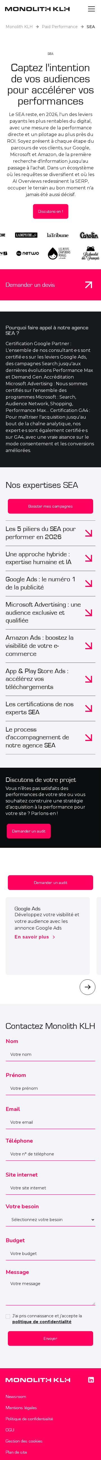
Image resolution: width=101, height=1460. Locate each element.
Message (17, 1272)
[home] (37, 8)
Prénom (16, 1075)
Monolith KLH (19, 26)
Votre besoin (22, 1206)
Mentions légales (21, 1407)
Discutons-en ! (50, 211)
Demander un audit (28, 831)
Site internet (22, 1175)
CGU (10, 1430)
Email (13, 1109)
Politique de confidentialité (29, 1419)
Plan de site (16, 1452)
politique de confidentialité (42, 1321)
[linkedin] (90, 1379)
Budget (15, 1240)
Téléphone (19, 1141)
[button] (90, 9)
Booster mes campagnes (50, 506)
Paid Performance (60, 26)
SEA (91, 26)
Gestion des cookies (24, 1441)
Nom (12, 1041)
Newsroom (16, 1396)
